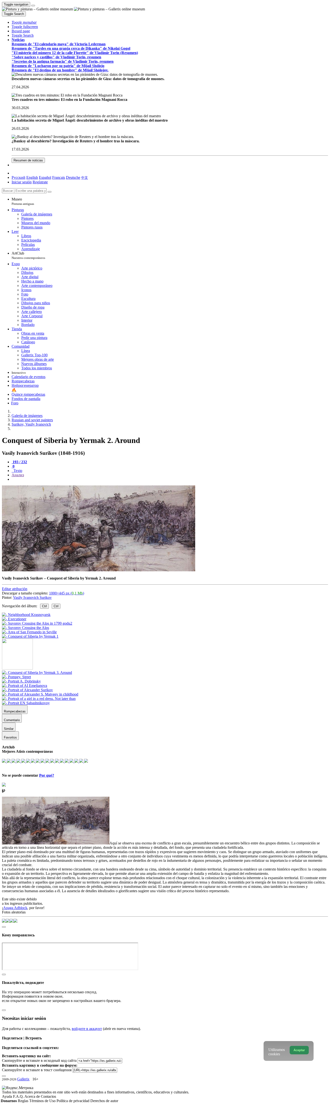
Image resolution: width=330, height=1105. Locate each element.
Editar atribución (14, 589)
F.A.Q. (18, 1096)
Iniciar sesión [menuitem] (22, 182)
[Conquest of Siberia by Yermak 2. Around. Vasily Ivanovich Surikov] (98, 570)
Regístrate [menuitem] (40, 182)
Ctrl (44, 606)
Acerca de (32, 1096)
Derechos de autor (104, 1101)
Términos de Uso (43, 1101)
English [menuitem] (32, 177)
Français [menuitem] (58, 177)
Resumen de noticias (28, 160)
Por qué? (46, 775)
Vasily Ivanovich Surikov (32, 597)
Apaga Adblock (15, 908)
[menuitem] (84, 177)
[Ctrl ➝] (37, 672)
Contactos (48, 1096)
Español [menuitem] (45, 177)
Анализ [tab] (18, 475)
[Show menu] (33, 5)
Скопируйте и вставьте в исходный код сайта (39, 1060)
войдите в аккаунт (87, 1029)
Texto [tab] (17, 471)
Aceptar (299, 1050)
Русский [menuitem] (18, 177)
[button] (24, 22)
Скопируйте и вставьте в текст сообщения (37, 1070)
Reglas (23, 1101)
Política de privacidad (73, 1101)
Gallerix (23, 1079)
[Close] (49, 192)
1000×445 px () (66, 593)
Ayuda (7, 1096)
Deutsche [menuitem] (73, 177)
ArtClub (28, 255)
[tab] (19, 462)
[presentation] (170, 479)
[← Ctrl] (30, 636)
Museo (23, 201)
